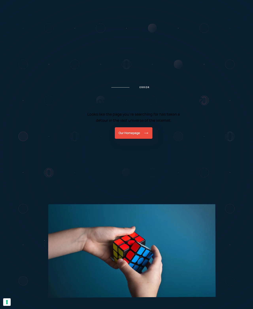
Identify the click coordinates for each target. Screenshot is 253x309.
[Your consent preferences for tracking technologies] (7, 302)
